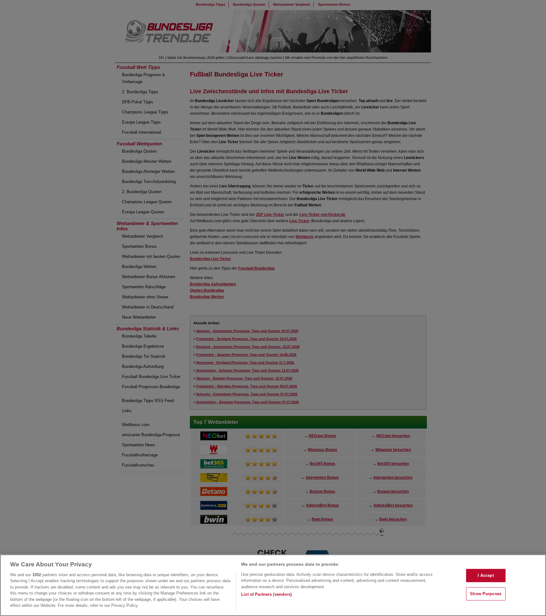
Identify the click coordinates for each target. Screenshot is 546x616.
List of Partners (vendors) (266, 594)
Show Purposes (485, 593)
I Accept (486, 575)
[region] (273, 585)
